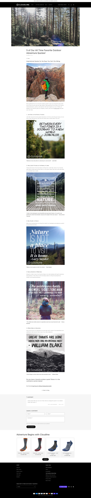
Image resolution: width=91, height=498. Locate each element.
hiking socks (56, 108)
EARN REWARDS (49, 467)
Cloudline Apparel (43, 495)
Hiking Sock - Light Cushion (38, 453)
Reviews (18, 476)
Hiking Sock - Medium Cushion (23, 453)
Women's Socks (19, 471)
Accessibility (48, 471)
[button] (33, 5)
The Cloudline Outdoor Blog (51, 473)
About (47, 469)
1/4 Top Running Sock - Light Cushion (53, 453)
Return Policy (48, 480)
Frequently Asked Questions (51, 476)
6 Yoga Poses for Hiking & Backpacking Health (41, 386)
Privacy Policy (48, 478)
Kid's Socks (19, 473)
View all (45, 459)
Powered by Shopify (50, 495)
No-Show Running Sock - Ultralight (67, 453)
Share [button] (28, 58)
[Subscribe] (34, 486)
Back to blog (46, 390)
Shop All (18, 467)
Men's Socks (19, 469)
